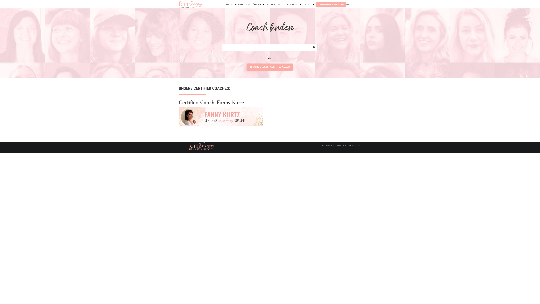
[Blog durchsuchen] (314, 47)
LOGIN (349, 5)
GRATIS (229, 4)
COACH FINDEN (242, 4)
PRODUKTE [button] (272, 4)
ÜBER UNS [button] (258, 4)
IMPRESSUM (341, 146)
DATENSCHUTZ (354, 146)
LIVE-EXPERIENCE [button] (291, 4)
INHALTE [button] (308, 4)
